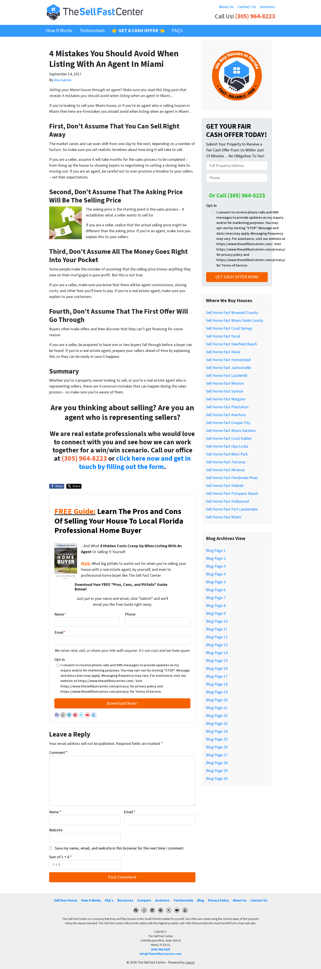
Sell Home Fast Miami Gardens (231, 430)
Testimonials (92, 30)
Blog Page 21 (217, 708)
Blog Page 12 (217, 637)
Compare (144, 900)
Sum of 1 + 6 (60, 857)
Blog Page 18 (217, 684)
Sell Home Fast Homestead (228, 360)
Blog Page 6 (216, 590)
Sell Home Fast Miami (223, 517)
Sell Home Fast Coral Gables (229, 438)
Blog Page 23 (217, 723)
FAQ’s (177, 30)
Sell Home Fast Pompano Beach (232, 493)
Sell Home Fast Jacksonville (228, 367)
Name (60, 614)
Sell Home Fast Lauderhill (226, 375)
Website (55, 830)
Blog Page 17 (217, 676)
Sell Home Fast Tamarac (226, 462)
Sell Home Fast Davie (223, 352)
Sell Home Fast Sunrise (224, 391)
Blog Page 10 (217, 621)
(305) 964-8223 (255, 16)
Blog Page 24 (217, 731)
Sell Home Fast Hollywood (227, 501)
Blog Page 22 (217, 715)
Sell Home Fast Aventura (226, 415)
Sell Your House (65, 900)
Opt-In (59, 659)
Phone (130, 614)
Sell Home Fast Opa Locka (227, 446)
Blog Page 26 (217, 747)
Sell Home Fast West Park (227, 454)
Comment (58, 752)
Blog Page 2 (216, 558)
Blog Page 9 (216, 613)
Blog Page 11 (217, 629)
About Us (226, 7)
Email (60, 632)
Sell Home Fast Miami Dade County (234, 320)
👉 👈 (138, 30)
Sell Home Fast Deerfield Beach (231, 344)
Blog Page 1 (216, 550)
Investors (267, 7)
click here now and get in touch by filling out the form (135, 463)
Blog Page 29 (217, 770)
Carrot (190, 962)
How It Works (59, 30)
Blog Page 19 (217, 692)
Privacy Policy (218, 900)
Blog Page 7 (216, 597)
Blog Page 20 (217, 700)
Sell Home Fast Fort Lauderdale (231, 509)
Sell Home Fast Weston (225, 383)
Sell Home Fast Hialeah (224, 485)
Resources (125, 900)
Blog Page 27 (217, 755)
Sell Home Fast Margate (225, 399)
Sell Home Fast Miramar (225, 470)
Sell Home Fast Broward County (232, 312)
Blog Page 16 (217, 668)
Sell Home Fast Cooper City (228, 423)
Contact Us (247, 7)
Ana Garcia (62, 80)
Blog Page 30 (217, 778)
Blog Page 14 (217, 653)
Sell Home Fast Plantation (227, 407)
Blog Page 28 (217, 763)
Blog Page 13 (217, 645)
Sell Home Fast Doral (223, 336)
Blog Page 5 (216, 582)
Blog (200, 900)
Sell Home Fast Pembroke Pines (232, 478)
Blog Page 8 (216, 605)
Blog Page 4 (216, 574)
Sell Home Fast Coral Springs (229, 328)
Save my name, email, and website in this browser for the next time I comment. (119, 848)
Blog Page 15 (217, 660)
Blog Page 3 (216, 566)
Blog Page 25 (217, 739)
